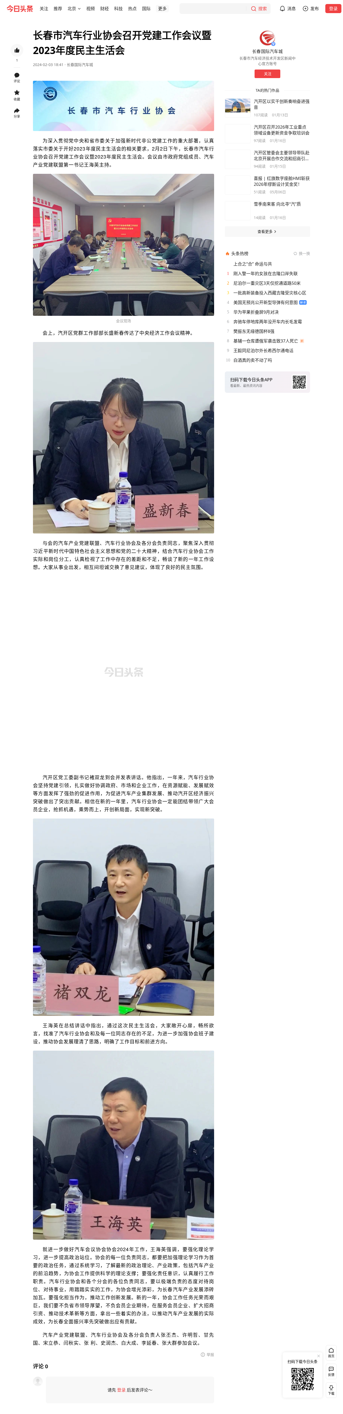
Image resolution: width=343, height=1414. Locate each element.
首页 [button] (331, 1356)
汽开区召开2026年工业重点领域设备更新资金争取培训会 (282, 130)
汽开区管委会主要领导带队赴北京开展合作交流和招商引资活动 (282, 156)
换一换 (304, 253)
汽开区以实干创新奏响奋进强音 (282, 104)
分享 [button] (17, 116)
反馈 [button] (331, 1375)
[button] (44, 8)
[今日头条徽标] (19, 8)
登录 (333, 8)
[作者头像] (267, 38)
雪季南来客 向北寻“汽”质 (277, 204)
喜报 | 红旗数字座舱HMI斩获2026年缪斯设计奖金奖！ (282, 181)
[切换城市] (79, 8)
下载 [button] (330, 1389)
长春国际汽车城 (80, 64)
